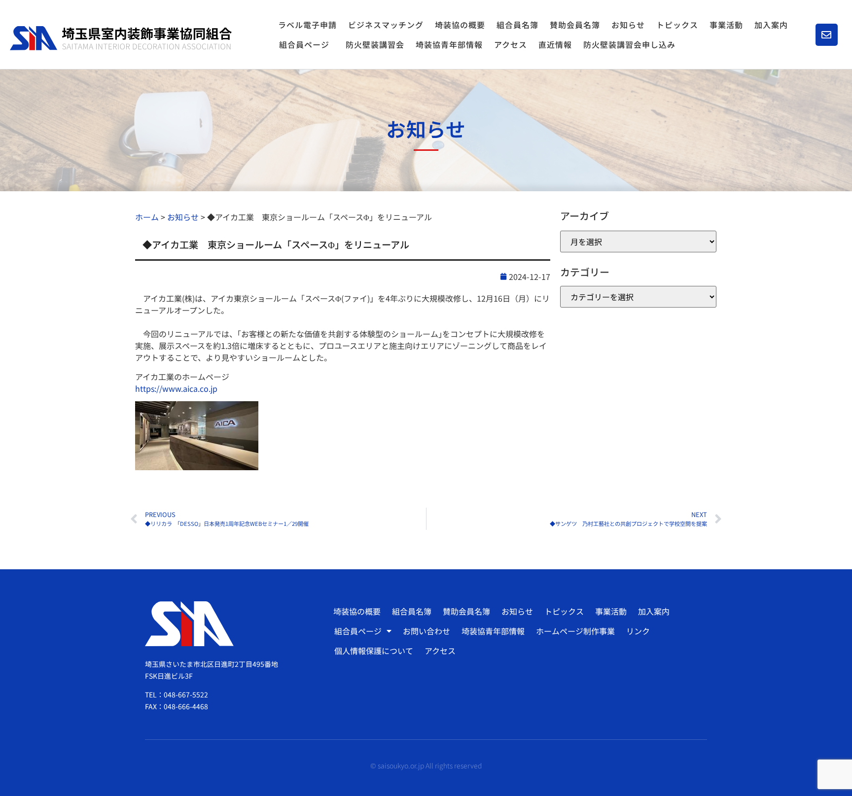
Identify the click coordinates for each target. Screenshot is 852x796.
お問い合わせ (426, 631)
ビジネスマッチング (386, 25)
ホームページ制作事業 (575, 631)
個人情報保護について (373, 651)
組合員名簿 (517, 25)
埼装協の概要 (460, 25)
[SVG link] (121, 38)
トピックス (677, 25)
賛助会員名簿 (575, 25)
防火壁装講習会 (375, 44)
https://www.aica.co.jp (176, 388)
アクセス (510, 44)
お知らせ (628, 25)
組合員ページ (304, 44)
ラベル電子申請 (307, 25)
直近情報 (555, 44)
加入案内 (771, 25)
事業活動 (726, 25)
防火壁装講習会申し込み (629, 44)
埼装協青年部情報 (449, 44)
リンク (638, 631)
